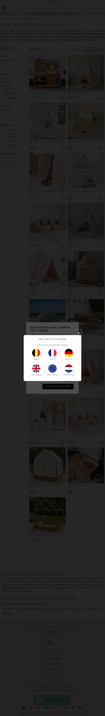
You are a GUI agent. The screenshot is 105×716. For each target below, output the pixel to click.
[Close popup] (78, 333)
